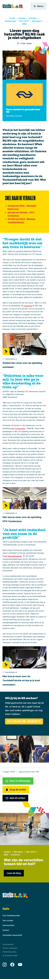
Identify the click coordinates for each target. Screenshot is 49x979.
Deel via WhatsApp (20, 781)
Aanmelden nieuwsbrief (12, 935)
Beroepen (36, 21)
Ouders (7, 852)
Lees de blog (14, 873)
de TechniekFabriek (13, 556)
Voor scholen (8, 920)
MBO (24, 24)
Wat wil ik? (24, 21)
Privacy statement (10, 948)
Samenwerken (8, 925)
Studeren (15, 854)
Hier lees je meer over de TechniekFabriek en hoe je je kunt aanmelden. (21, 680)
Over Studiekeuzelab (11, 915)
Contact (6, 930)
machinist (28, 306)
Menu (40, 6)
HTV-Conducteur (18, 428)
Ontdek (21, 18)
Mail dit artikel (17, 798)
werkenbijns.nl (11, 359)
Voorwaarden (8, 944)
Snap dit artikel (18, 789)
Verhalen (32, 18)
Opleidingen (10, 21)
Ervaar (12, 18)
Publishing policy (9, 952)
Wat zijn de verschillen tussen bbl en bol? (23, 862)
